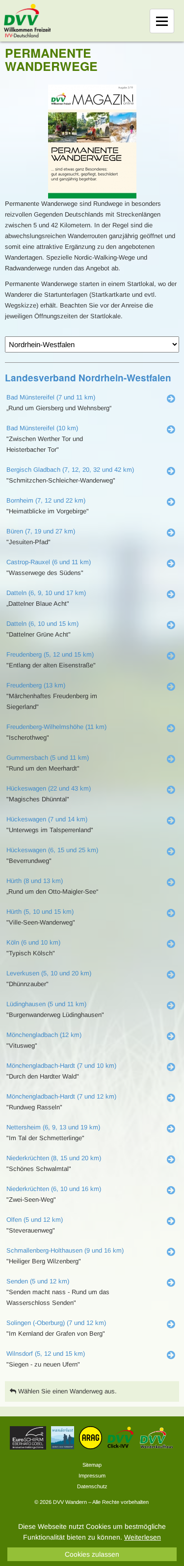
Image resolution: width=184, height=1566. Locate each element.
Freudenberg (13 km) (35, 685)
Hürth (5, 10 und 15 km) (40, 911)
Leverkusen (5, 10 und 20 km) (48, 973)
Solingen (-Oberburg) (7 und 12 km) (56, 1322)
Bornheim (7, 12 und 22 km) (45, 500)
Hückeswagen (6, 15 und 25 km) (52, 850)
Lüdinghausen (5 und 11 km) (46, 1004)
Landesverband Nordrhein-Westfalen (88, 377)
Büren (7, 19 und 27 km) (40, 531)
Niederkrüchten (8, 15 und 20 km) (53, 1158)
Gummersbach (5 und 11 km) (47, 757)
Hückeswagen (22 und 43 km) (48, 788)
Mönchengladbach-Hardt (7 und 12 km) (61, 1096)
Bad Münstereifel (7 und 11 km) (50, 397)
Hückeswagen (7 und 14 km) (46, 819)
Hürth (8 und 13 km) (34, 880)
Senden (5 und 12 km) (37, 1281)
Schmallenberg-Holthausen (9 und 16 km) (65, 1250)
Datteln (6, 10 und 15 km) (42, 623)
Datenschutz (92, 1486)
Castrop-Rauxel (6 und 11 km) (48, 562)
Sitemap (92, 1465)
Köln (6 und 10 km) (33, 942)
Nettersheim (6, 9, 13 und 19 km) (53, 1127)
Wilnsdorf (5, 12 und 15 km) (45, 1353)
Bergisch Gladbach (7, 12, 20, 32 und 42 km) (70, 469)
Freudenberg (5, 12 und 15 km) (50, 654)
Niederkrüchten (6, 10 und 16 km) (53, 1188)
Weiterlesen (142, 1537)
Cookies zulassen (92, 1554)
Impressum (92, 1475)
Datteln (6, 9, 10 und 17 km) (46, 592)
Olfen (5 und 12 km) (34, 1219)
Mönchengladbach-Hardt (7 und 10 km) (61, 1065)
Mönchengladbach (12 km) (43, 1034)
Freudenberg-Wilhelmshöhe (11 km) (56, 726)
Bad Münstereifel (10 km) (42, 428)
